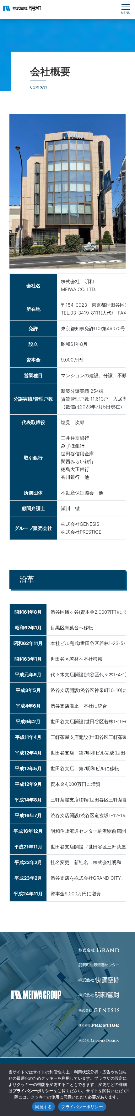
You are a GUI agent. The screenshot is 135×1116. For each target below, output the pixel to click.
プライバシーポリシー (82, 1106)
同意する (43, 1106)
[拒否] (127, 1090)
